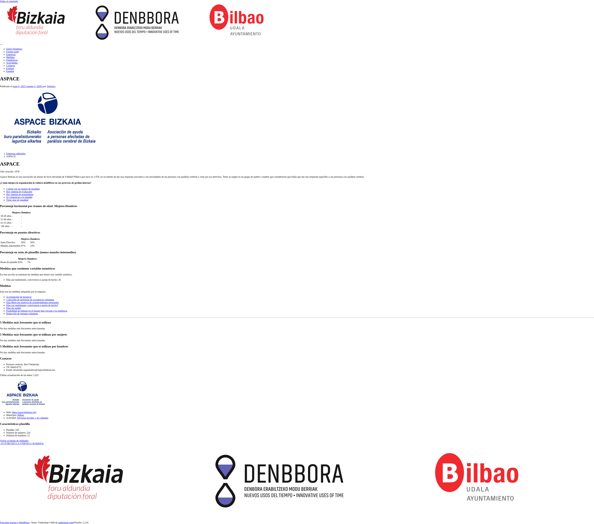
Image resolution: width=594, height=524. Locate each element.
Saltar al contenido (9, 1)
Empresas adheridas (16, 153)
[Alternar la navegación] (1, 44)
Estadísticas (11, 60)
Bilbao (20, 415)
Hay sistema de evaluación (19, 191)
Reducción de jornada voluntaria (22, 313)
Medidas (10, 57)
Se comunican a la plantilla (19, 197)
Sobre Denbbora (14, 49)
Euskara (10, 68)
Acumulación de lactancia (18, 297)
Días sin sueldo (13, 308)
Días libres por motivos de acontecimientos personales (32, 302)
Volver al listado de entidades (14, 440)
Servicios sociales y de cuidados (32, 418)
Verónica (51, 86)
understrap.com (65, 522)
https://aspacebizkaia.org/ (24, 412)
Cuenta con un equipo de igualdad (23, 189)
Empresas (11, 54)
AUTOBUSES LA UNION (14, 443)
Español (10, 71)
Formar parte (12, 51)
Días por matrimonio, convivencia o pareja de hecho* (32, 305)
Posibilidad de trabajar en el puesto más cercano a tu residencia (36, 311)
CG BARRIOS (36, 443)
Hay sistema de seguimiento (19, 194)
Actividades (12, 63)
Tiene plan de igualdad (17, 200)
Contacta (10, 65)
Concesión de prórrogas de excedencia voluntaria (30, 299)
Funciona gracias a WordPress (14, 522)
